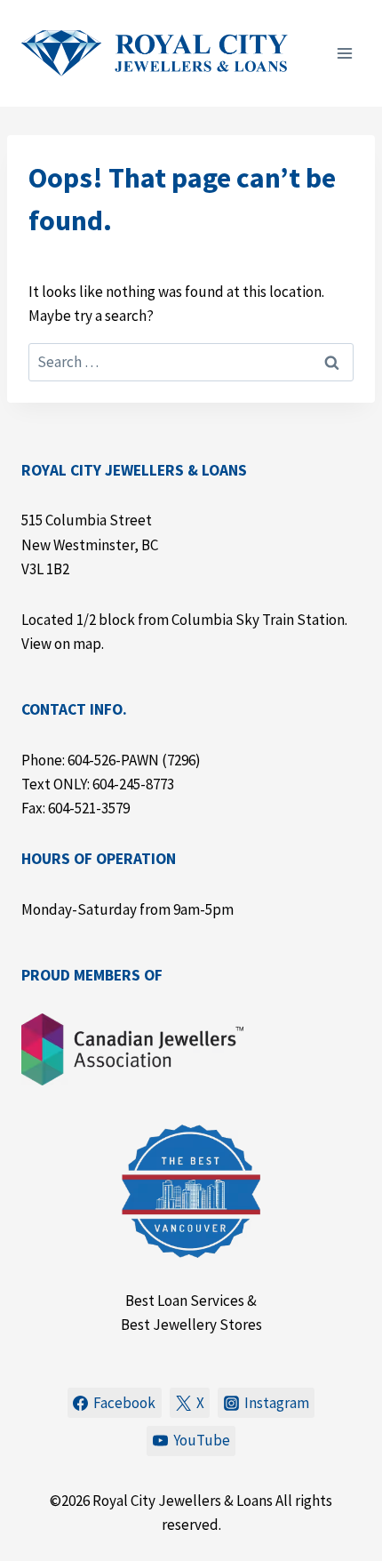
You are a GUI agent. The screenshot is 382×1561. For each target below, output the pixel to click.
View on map (61, 643)
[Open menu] (344, 53)
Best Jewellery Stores (191, 1324)
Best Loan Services (184, 1300)
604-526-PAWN (113, 760)
